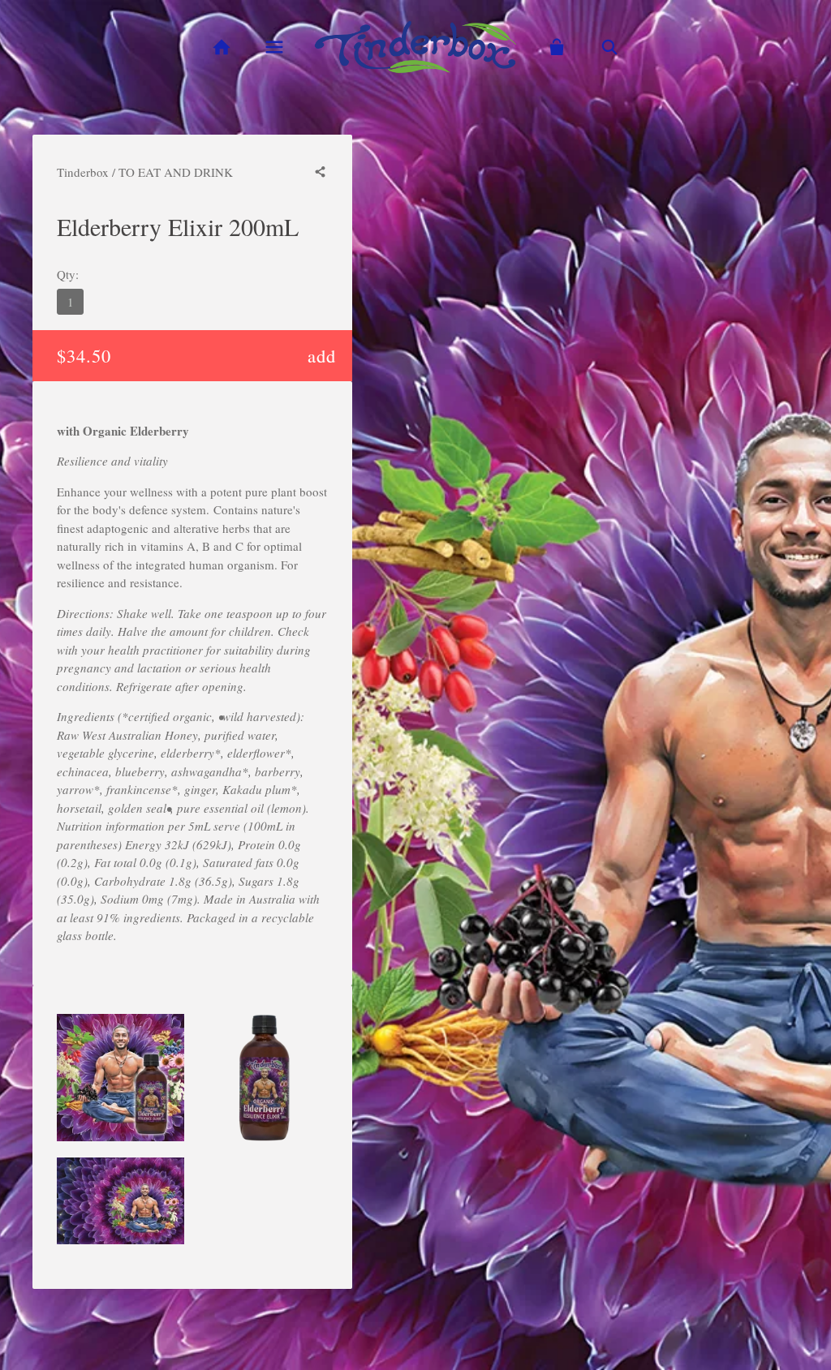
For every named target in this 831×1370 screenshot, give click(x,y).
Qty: (68, 274)
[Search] (609, 47)
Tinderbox (83, 172)
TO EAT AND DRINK (175, 172)
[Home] (221, 47)
